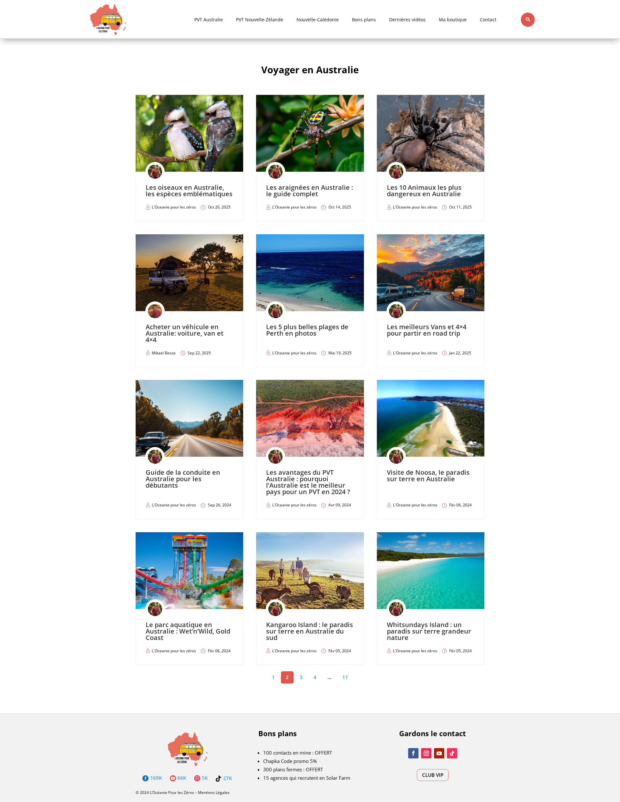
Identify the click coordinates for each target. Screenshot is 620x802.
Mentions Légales (214, 792)
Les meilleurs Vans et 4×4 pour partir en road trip (426, 330)
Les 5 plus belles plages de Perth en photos (307, 330)
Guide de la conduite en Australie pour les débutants (183, 479)
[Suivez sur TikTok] (452, 753)
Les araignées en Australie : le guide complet (309, 190)
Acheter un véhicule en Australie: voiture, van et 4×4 (184, 333)
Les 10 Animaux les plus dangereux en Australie (424, 190)
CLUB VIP (432, 775)
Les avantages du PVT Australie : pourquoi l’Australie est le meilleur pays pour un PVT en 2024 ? (308, 482)
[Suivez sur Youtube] (439, 753)
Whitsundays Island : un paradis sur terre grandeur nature (429, 631)
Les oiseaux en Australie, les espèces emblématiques (189, 190)
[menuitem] (209, 20)
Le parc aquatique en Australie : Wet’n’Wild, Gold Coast (188, 631)
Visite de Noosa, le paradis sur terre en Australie (428, 475)
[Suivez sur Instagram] (426, 753)
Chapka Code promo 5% (290, 761)
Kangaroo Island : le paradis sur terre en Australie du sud (309, 631)
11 (345, 677)
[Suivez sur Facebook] (413, 753)
